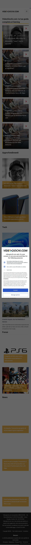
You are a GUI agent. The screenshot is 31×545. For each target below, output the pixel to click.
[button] (15, 270)
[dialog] (15, 272)
